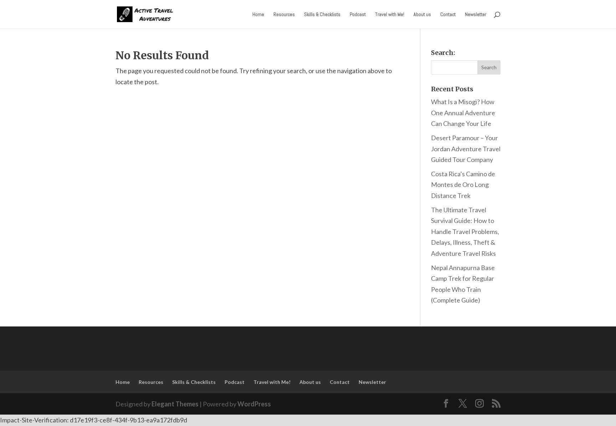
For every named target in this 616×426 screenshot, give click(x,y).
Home (258, 14)
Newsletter (475, 14)
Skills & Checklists (322, 14)
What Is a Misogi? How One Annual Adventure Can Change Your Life (463, 112)
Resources (284, 14)
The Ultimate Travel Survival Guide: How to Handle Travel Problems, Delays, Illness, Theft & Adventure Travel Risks (465, 231)
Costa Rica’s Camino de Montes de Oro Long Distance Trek (463, 184)
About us (422, 14)
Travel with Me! (389, 14)
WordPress (254, 404)
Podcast (358, 14)
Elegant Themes (175, 404)
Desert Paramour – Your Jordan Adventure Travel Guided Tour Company (465, 148)
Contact (448, 14)
